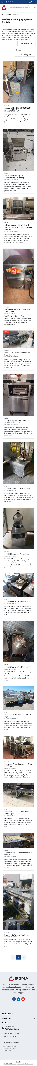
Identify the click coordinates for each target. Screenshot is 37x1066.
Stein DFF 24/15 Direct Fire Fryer (16, 935)
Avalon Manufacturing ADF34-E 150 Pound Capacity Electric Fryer (17, 176)
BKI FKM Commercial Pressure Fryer (17, 488)
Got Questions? (9, 1026)
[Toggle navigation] (34, 8)
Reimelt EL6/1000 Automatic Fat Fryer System (18, 853)
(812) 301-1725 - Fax (10, 1036)
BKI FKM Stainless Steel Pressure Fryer (18, 601)
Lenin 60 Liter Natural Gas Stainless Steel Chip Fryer (17, 353)
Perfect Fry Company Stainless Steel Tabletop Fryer (17, 310)
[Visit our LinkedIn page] (18, 999)
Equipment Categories (11, 14)
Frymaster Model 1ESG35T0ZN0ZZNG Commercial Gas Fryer (17, 109)
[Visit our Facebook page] (14, 999)
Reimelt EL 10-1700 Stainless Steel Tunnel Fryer (16, 812)
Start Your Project (26, 43)
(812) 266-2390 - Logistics (11, 1033)
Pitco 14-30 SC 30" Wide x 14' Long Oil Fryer (17, 715)
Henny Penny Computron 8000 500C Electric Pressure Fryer (17, 421)
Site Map (18, 1062)
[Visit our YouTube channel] (23, 999)
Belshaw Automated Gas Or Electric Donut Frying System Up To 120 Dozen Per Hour (18, 227)
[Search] (27, 7)
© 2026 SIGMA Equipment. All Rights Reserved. (18, 1064)
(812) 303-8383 (12, 1029)
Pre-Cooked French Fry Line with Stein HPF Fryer (18, 765)
